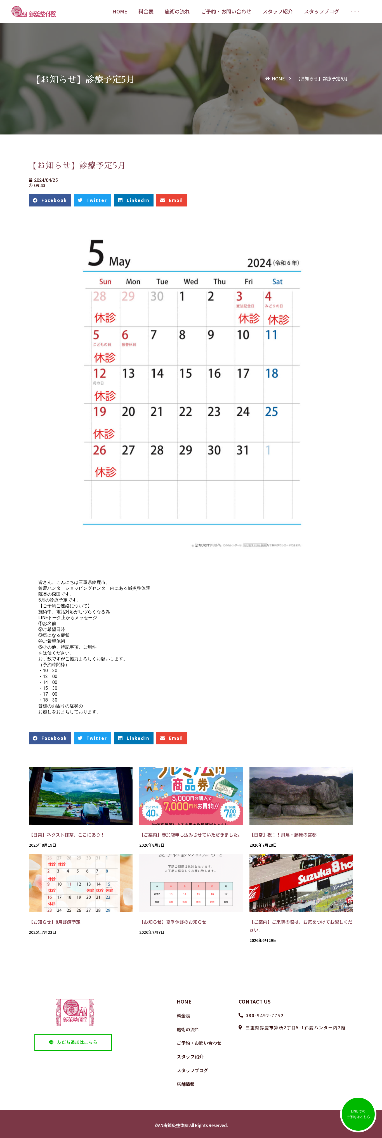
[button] (73, 1042)
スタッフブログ (192, 1070)
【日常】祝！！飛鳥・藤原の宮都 (283, 834)
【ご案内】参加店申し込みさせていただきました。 (190, 834)
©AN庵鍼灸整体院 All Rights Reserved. (191, 1125)
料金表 (183, 1015)
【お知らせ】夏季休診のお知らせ (172, 921)
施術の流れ (188, 1029)
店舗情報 (186, 1084)
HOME (184, 1001)
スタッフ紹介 (190, 1056)
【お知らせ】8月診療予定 (55, 921)
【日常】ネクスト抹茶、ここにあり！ (67, 834)
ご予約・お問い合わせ (199, 1042)
